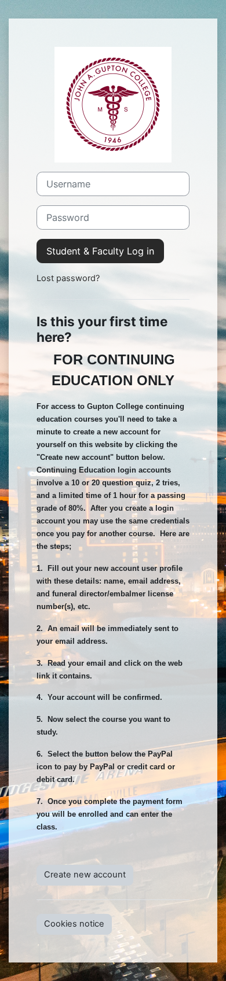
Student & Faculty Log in (100, 251)
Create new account (85, 874)
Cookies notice (74, 924)
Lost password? (68, 278)
